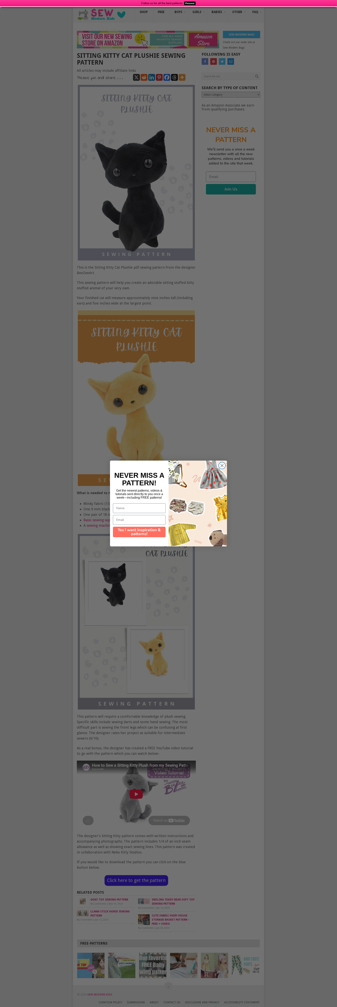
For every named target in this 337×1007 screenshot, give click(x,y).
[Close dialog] (222, 465)
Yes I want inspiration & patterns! (139, 531)
